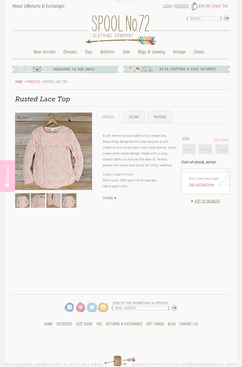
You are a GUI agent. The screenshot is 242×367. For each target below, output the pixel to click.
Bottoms (107, 52)
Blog (172, 324)
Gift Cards (155, 324)
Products (33, 82)
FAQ (99, 324)
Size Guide (84, 324)
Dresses (70, 52)
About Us (20, 6)
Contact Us (188, 324)
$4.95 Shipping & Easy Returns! (187, 69)
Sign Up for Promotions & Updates (140, 303)
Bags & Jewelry (151, 52)
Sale (126, 52)
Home (122, 30)
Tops (88, 52)
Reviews (160, 117)
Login (167, 6)
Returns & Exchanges (45, 6)
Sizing (134, 117)
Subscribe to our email (74, 69)
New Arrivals (44, 52)
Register (182, 6)
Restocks (64, 324)
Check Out (220, 6)
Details (108, 117)
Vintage (179, 52)
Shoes (199, 52)
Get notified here (201, 184)
